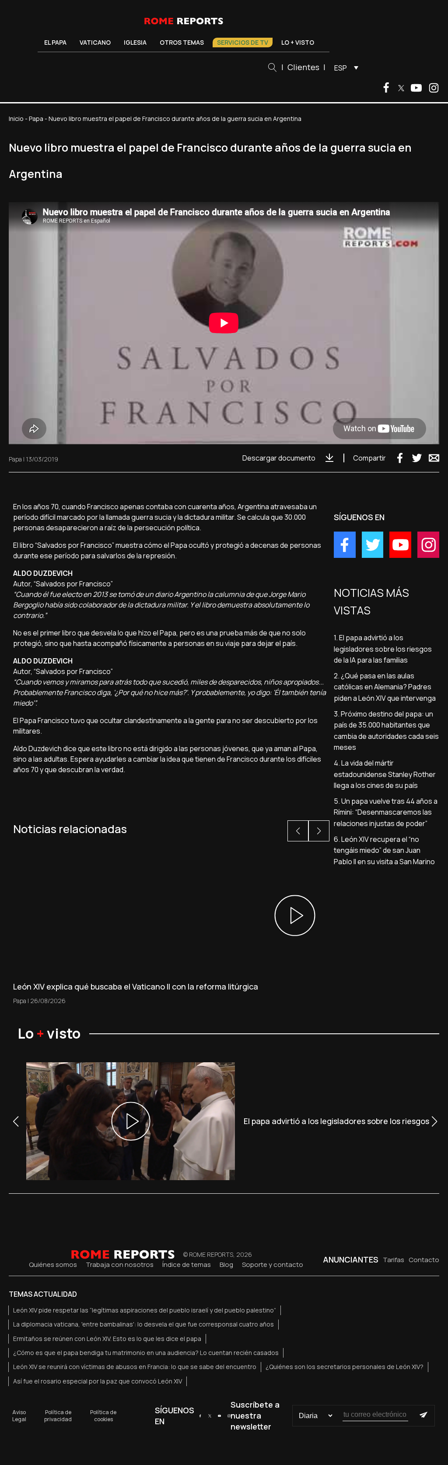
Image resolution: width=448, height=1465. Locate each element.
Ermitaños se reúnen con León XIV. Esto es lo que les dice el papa (107, 1338)
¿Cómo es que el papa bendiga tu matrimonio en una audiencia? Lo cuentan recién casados (146, 1352)
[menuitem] (344, 67)
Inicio (16, 118)
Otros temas (182, 42)
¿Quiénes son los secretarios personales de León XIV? (345, 1366)
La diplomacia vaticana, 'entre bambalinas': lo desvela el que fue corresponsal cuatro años (143, 1324)
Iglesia (135, 42)
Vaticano (95, 42)
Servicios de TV (242, 42)
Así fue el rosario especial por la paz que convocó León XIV (97, 1381)
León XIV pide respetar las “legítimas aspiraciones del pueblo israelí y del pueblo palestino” (144, 1310)
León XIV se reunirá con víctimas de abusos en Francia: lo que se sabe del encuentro (134, 1366)
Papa (36, 118)
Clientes (303, 67)
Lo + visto (297, 42)
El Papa (55, 42)
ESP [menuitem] (340, 68)
